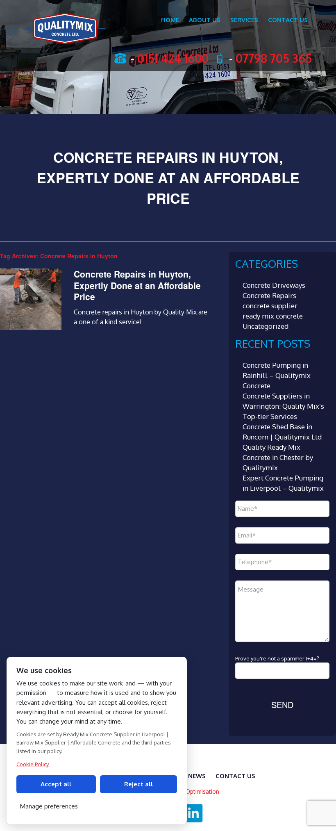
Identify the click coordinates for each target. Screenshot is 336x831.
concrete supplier (270, 305)
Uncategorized (265, 326)
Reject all (138, 784)
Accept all (56, 784)
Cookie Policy (32, 764)
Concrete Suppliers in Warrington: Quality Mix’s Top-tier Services (283, 406)
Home (170, 20)
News (197, 776)
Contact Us (288, 20)
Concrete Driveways (274, 285)
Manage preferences (49, 806)
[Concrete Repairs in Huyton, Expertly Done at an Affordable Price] (30, 327)
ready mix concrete (273, 316)
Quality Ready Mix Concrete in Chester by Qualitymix (278, 457)
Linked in (194, 813)
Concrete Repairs (269, 295)
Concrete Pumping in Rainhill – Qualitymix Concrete (277, 375)
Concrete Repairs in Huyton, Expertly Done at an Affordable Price (137, 285)
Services (244, 20)
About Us (204, 20)
